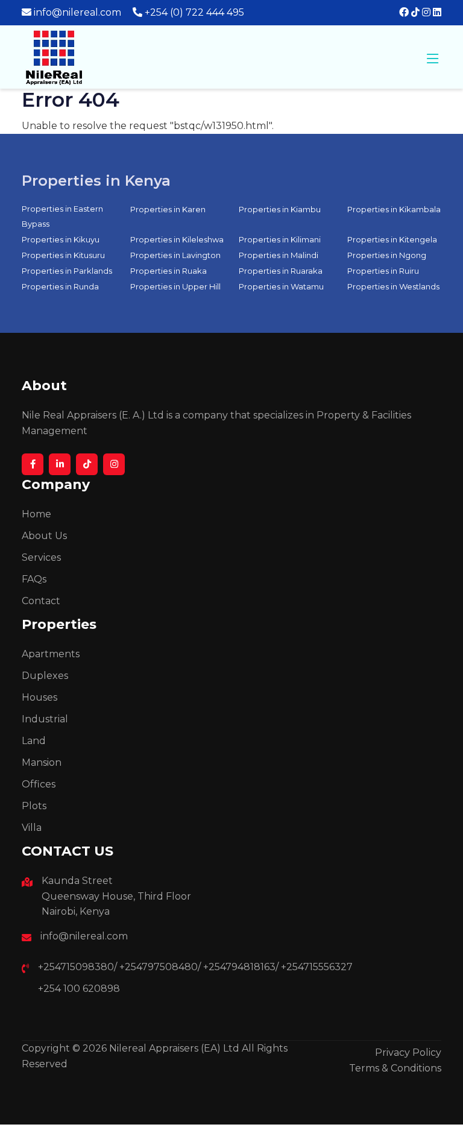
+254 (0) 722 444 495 (194, 12)
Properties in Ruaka (168, 271)
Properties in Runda (60, 286)
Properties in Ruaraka (281, 271)
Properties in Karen (168, 209)
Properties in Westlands (393, 286)
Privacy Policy (408, 1052)
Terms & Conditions (395, 1068)
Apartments (51, 654)
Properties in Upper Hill (175, 286)
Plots (34, 806)
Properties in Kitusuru (63, 255)
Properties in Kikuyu (60, 239)
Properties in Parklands (67, 271)
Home (36, 514)
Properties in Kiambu (280, 209)
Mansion (41, 762)
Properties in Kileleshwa (177, 239)
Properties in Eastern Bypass (62, 216)
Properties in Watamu (281, 286)
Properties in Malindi (278, 255)
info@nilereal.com (77, 12)
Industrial (45, 719)
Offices (38, 784)
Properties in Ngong (386, 255)
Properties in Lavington (175, 255)
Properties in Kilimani (280, 239)
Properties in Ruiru (383, 271)
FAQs (34, 579)
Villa (32, 827)
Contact (41, 601)
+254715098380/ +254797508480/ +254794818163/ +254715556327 (195, 967)
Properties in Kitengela (392, 239)
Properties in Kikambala (394, 209)
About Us (44, 535)
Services (41, 557)
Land (34, 740)
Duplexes (45, 675)
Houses (39, 697)
